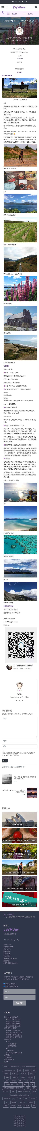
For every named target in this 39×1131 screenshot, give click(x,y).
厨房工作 (23, 1074)
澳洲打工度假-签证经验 (13, 1026)
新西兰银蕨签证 (9, 1059)
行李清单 (30, 1102)
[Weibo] (19, 2)
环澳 (20, 1099)
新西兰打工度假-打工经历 (14, 1030)
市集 (21, 1081)
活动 (34, 1088)
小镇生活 (30, 1077)
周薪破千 (32, 1074)
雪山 (34, 1106)
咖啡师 (7, 1077)
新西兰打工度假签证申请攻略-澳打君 (13, 1088)
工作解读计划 (10, 1050)
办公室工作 (15, 1074)
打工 (33, 1081)
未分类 (6, 1062)
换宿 (25, 1084)
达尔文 (13, 1106)
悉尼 (27, 1081)
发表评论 (26, 40)
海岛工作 (5, 1091)
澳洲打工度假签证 (10, 984)
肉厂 (7, 1102)
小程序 (23, 1077)
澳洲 (34, 1091)
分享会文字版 (12, 1044)
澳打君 (30, 38)
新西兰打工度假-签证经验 (14, 1037)
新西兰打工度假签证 (11, 986)
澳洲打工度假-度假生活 (13, 1021)
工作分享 (13, 1081)
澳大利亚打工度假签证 (11, 1017)
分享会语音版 (12, 1046)
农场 (34, 1070)
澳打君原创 (7, 1039)
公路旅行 (27, 1070)
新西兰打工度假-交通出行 (14, 1035)
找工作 (18, 1084)
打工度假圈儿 (8, 1057)
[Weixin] (22, 2)
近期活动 (18, 40)
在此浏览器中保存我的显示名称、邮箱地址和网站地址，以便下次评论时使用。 (19, 754)
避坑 (19, 1106)
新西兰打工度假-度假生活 (14, 1032)
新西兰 (31, 1084)
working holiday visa (9, 1070)
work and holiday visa (28, 1066)
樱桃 (28, 1088)
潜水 (13, 1091)
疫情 (26, 1099)
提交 (4, 761)
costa (5, 1066)
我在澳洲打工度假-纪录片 (14, 1053)
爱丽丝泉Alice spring (9, 1099)
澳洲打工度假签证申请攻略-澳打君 (19, 1095)
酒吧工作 (26, 1106)
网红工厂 (33, 1099)
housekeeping (15, 1066)
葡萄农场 (14, 1102)
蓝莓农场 (22, 1102)
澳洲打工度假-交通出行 (13, 1023)
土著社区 (15, 1077)
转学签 (6, 1106)
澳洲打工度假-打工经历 (13, 1019)
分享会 (8, 1041)
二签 (20, 1070)
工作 (6, 1081)
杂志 (7, 1048)
